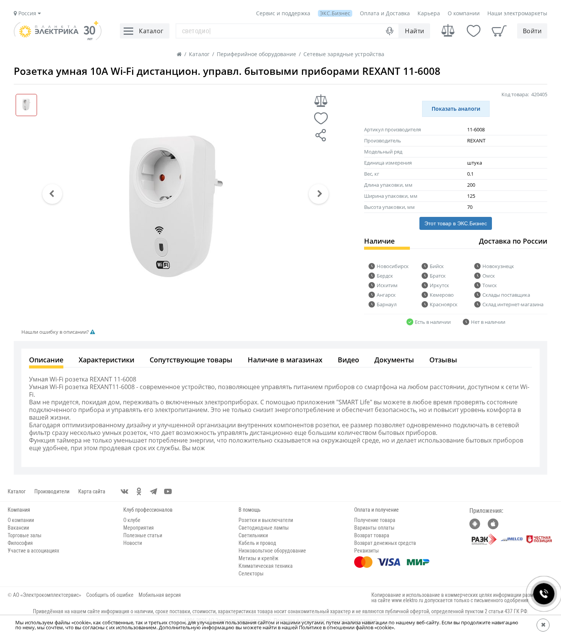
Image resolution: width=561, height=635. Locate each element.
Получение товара (374, 520)
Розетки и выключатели (266, 520)
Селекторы (251, 573)
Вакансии (18, 528)
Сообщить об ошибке (110, 595)
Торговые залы (25, 535)
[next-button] (319, 194)
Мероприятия (138, 528)
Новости (132, 543)
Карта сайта (91, 491)
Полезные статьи (142, 535)
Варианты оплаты (374, 528)
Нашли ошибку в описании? (55, 332)
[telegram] (153, 491)
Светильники (253, 535)
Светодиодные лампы (264, 528)
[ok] (139, 491)
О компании (464, 13)
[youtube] (168, 491)
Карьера (429, 13)
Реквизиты (366, 551)
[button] (52, 194)
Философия (20, 543)
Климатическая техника (266, 566)
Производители (51, 491)
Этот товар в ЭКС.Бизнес (455, 223)
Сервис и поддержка (283, 13)
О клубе (131, 520)
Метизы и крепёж (258, 558)
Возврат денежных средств (385, 543)
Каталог (17, 491)
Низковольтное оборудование (272, 551)
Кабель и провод (257, 543)
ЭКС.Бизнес (335, 13)
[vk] (124, 491)
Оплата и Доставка (385, 13)
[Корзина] (499, 30)
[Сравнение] (448, 31)
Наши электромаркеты (517, 13)
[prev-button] (52, 194)
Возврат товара (371, 535)
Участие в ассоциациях (33, 551)
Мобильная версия (160, 595)
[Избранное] (473, 30)
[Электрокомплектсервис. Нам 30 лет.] (58, 38)
